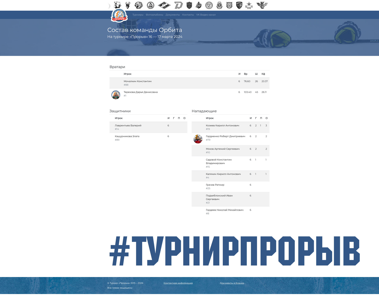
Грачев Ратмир (215, 184)
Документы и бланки (232, 283)
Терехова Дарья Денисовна (141, 92)
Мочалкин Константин (138, 81)
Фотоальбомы (154, 14)
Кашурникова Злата (127, 136)
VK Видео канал (206, 14)
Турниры (138, 14)
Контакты (188, 14)
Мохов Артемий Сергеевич (223, 148)
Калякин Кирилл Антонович (223, 174)
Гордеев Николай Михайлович (225, 210)
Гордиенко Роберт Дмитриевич (225, 136)
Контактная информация (178, 283)
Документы (173, 14)
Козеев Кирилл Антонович (222, 125)
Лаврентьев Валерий (128, 125)
